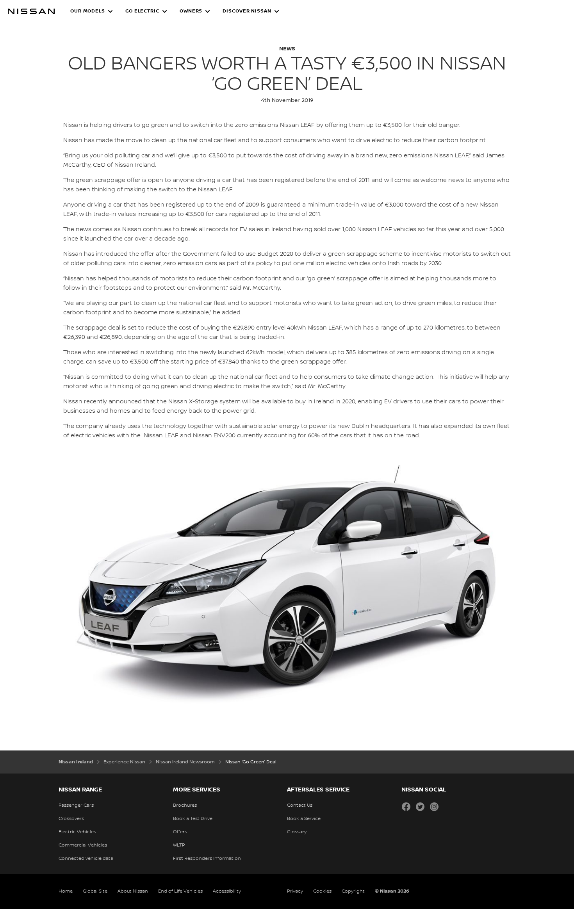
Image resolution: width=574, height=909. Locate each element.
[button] (91, 11)
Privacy (295, 891)
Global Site (95, 891)
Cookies (322, 891)
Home (66, 891)
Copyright (353, 891)
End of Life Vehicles (180, 891)
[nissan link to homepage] (31, 11)
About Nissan (133, 891)
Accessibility (227, 891)
